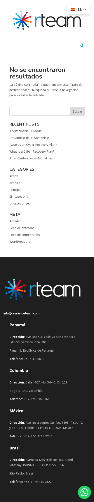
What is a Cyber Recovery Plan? (31, 151)
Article (13, 176)
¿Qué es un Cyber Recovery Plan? (33, 144)
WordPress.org (20, 241)
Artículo (14, 183)
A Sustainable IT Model (25, 131)
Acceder (15, 221)
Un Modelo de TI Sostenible (29, 138)
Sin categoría (18, 196)
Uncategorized (20, 203)
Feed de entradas (21, 228)
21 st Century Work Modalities (31, 158)
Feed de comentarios (24, 235)
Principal (15, 190)
